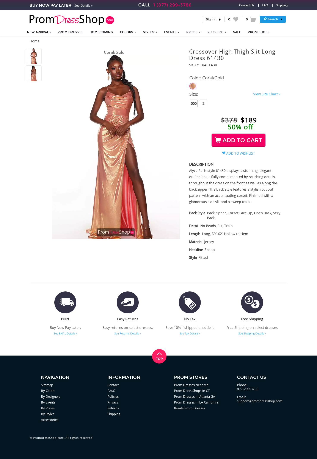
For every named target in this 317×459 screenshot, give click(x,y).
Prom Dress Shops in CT (192, 390)
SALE (237, 32)
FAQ (265, 5)
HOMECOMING (101, 32)
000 (194, 103)
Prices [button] (192, 32)
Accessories (49, 419)
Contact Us (246, 5)
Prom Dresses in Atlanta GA (194, 396)
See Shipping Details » (252, 333)
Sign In (211, 19)
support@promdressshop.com (259, 401)
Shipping (282, 5)
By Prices (48, 408)
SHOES (258, 32)
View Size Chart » (266, 94)
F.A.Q (111, 390)
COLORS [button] (127, 32)
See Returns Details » (127, 333)
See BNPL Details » (65, 333)
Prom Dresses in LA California (196, 402)
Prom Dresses (70, 32)
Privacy (112, 402)
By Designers (50, 396)
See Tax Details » (189, 333)
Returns (113, 408)
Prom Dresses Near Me (191, 385)
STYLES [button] (149, 32)
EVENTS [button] (170, 32)
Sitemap (47, 385)
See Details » (83, 5)
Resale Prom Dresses (189, 408)
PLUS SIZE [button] (215, 32)
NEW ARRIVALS (39, 32)
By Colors (48, 390)
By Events (48, 402)
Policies (113, 396)
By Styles (47, 414)
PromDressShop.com (48, 438)
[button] (273, 19)
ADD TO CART (241, 140)
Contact (113, 385)
